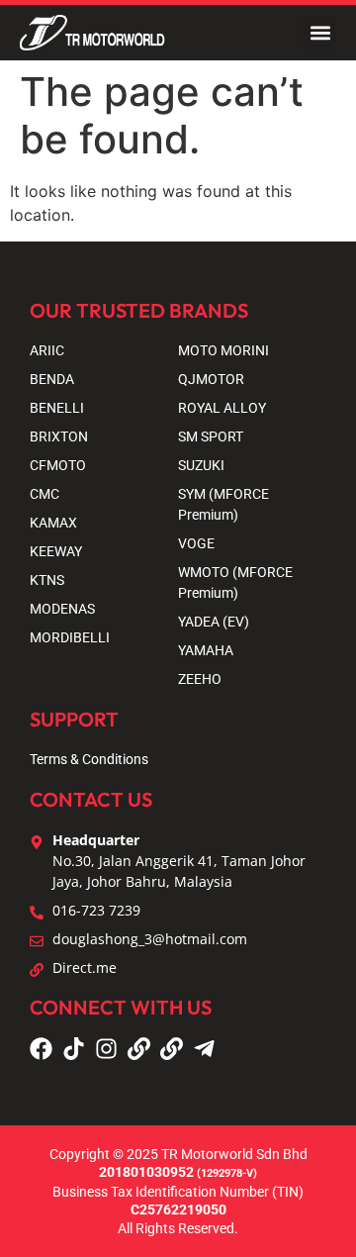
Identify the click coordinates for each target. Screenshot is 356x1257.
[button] (320, 33)
